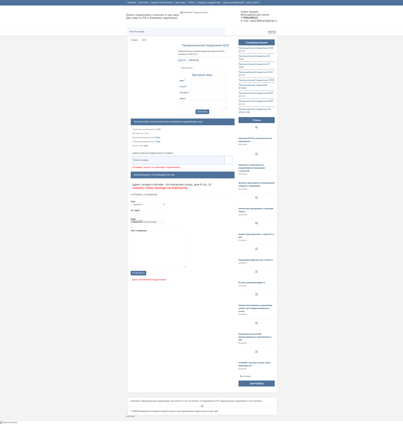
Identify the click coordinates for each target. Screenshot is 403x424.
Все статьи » (245, 376)
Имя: (182, 80)
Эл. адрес (135, 210)
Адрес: (183, 98)
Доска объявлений (233, 3)
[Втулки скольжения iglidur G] (256, 275)
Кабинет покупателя (162, 3)
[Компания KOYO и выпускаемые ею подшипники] (256, 131)
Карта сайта (252, 3)
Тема (133, 201)
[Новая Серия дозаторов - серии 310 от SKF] (256, 227)
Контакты (143, 3)
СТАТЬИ (191, 3)
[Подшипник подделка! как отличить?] (256, 253)
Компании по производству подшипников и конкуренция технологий (251, 168)
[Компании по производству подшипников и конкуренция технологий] (256, 158)
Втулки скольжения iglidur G (251, 283)
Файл (133, 219)
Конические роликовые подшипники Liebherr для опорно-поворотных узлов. (255, 308)
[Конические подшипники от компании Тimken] (256, 201)
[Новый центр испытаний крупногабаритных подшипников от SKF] (256, 327)
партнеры (130, 416)
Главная (131, 3)
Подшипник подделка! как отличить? (255, 260)
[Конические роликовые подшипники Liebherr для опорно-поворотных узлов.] (256, 298)
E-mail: (183, 86)
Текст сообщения (139, 231)
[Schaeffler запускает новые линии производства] (256, 355)
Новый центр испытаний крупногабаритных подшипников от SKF (255, 337)
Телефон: (185, 92)
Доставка (180, 3)
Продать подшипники (209, 3)
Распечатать (187, 68)
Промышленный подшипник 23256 (256, 80)
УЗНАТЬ (193, 60)
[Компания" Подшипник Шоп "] (211, 16)
